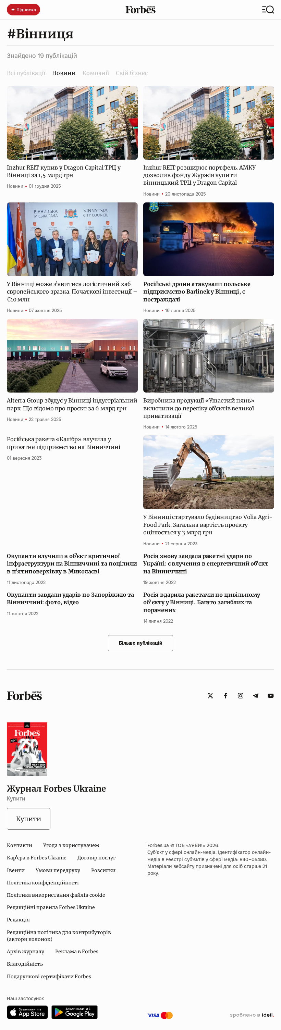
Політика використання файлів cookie (56, 895)
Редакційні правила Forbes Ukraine (51, 907)
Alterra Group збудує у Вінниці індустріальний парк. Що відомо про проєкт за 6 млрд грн (72, 404)
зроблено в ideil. (252, 1015)
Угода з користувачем (71, 845)
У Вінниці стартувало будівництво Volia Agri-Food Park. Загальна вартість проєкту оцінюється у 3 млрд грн (207, 524)
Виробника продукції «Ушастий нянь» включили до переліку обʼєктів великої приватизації (199, 408)
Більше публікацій (140, 643)
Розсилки (103, 870)
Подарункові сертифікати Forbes (49, 976)
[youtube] (270, 695)
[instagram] (240, 695)
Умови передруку (58, 870)
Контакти (19, 845)
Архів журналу (25, 951)
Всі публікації (26, 73)
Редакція (18, 920)
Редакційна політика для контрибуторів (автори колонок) (59, 935)
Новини (15, 186)
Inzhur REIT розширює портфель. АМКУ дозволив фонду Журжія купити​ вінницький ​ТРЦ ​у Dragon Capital (199, 175)
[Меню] (268, 9)
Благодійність (25, 964)
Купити (28, 819)
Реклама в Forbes (76, 951)
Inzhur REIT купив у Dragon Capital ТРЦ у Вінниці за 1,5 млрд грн (64, 171)
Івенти (16, 870)
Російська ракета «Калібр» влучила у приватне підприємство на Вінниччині (63, 443)
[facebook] (225, 695)
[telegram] (255, 695)
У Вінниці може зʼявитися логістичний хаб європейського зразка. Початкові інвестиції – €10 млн (72, 292)
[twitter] (210, 695)
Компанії (96, 73)
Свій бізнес (132, 73)
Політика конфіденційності (43, 883)
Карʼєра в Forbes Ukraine (36, 858)
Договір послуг (96, 858)
